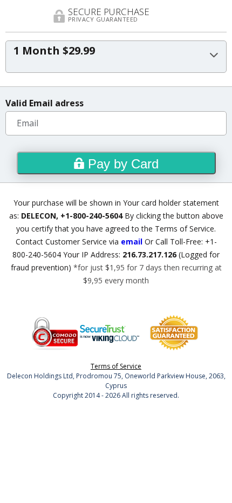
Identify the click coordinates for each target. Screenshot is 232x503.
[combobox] (116, 56)
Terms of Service (116, 366)
